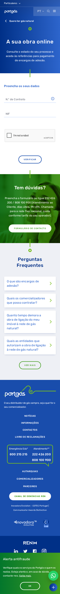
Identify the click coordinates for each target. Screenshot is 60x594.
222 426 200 (41, 454)
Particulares (11, 3)
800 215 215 (18, 454)
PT (39, 11)
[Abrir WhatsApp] (53, 576)
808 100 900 (41, 460)
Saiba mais (25, 575)
